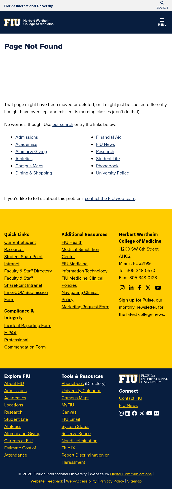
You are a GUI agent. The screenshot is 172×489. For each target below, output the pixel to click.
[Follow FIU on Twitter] (142, 413)
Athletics (23, 158)
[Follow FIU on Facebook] (135, 413)
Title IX (68, 447)
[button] (162, 23)
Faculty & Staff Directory (28, 271)
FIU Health (72, 242)
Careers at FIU (18, 440)
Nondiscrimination (79, 440)
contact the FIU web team (110, 198)
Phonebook (107, 165)
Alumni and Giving (22, 433)
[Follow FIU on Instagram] (122, 413)
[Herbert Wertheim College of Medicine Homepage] (29, 22)
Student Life (108, 158)
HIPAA (10, 332)
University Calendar (81, 390)
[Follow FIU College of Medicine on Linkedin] (132, 287)
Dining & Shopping (33, 173)
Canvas (69, 412)
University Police (112, 173)
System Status (75, 426)
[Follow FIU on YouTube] (150, 413)
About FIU (14, 383)
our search (62, 124)
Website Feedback (47, 481)
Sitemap (134, 481)
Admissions (26, 137)
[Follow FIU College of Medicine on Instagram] (123, 287)
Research (105, 151)
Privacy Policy (112, 481)
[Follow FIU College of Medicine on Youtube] (158, 287)
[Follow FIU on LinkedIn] (128, 413)
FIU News (105, 144)
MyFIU (68, 405)
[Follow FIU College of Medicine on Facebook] (140, 287)
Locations (13, 405)
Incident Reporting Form (27, 325)
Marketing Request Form (85, 306)
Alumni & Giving (31, 151)
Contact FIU (130, 398)
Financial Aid (109, 137)
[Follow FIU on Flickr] (157, 413)
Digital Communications (131, 474)
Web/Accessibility (81, 481)
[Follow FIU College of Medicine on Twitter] (148, 287)
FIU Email (71, 419)
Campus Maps (29, 165)
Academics (26, 144)
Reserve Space (76, 433)
